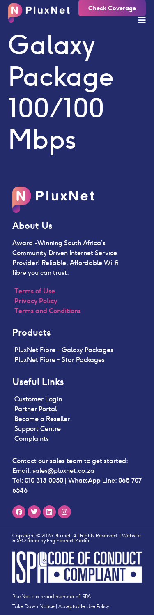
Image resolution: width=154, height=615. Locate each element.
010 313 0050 (43, 480)
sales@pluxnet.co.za (63, 470)
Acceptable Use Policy (83, 606)
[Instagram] (64, 511)
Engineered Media (68, 540)
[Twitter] (34, 511)
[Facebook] (18, 511)
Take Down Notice (33, 606)
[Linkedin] (49, 511)
